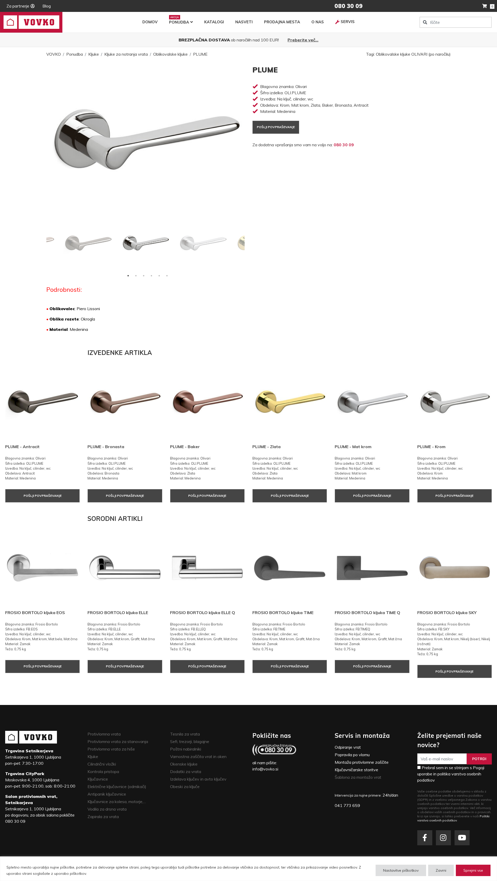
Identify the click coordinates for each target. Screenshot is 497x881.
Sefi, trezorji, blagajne (189, 741)
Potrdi (479, 758)
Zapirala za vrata (103, 816)
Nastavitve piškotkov (401, 870)
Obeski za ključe (185, 786)
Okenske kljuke (184, 764)
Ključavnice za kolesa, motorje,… (116, 801)
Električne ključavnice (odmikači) (116, 786)
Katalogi (214, 21)
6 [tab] (167, 275)
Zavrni (441, 870)
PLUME (200, 54)
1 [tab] (128, 275)
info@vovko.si (265, 768)
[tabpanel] (145, 243)
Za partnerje (17, 6)
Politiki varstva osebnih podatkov (453, 818)
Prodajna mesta (282, 21)
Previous (42, 243)
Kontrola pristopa (103, 771)
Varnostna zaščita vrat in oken (198, 756)
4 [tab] (151, 275)
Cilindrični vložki (101, 764)
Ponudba (179, 22)
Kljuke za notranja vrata (126, 54)
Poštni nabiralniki (185, 749)
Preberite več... (303, 39)
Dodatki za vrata (185, 771)
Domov (150, 21)
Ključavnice (97, 779)
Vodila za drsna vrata (107, 809)
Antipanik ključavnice (106, 794)
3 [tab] (143, 275)
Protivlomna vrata (104, 734)
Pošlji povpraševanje (276, 127)
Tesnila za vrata (185, 734)
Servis (348, 21)
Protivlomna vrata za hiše (111, 749)
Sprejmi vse (473, 870)
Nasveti (244, 21)
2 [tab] (135, 275)
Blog (46, 6)
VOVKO (53, 54)
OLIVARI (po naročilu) (431, 54)
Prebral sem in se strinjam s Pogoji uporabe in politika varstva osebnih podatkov (450, 774)
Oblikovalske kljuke (170, 54)
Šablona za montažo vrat (358, 777)
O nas (317, 21)
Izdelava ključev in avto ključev (198, 779)
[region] (248, 868)
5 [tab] (159, 275)
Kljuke (93, 54)
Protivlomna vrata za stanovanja (117, 741)
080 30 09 (344, 144)
